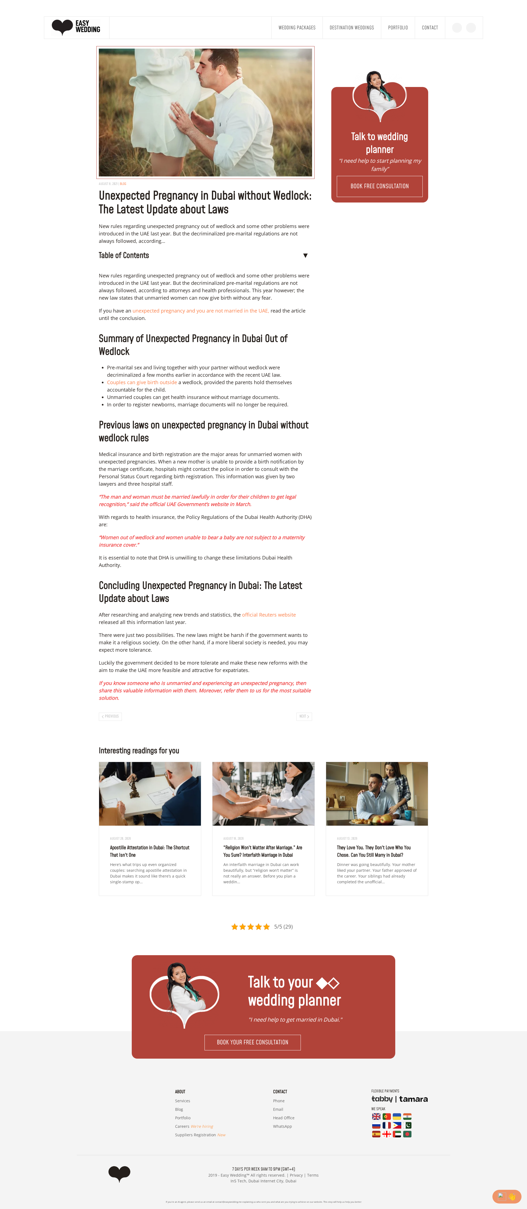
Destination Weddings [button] (352, 27)
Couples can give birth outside (142, 382)
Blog (179, 1109)
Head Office (284, 1117)
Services (182, 1100)
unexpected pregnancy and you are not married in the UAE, (201, 310)
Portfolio (398, 27)
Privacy (296, 1175)
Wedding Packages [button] (297, 27)
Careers (194, 1126)
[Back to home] (77, 28)
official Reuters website (268, 614)
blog (123, 184)
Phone (279, 1100)
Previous (112, 716)
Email (278, 1109)
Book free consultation (380, 186)
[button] (380, 186)
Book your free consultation (252, 1042)
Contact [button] (430, 27)
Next (302, 716)
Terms (313, 1175)
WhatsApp (282, 1126)
